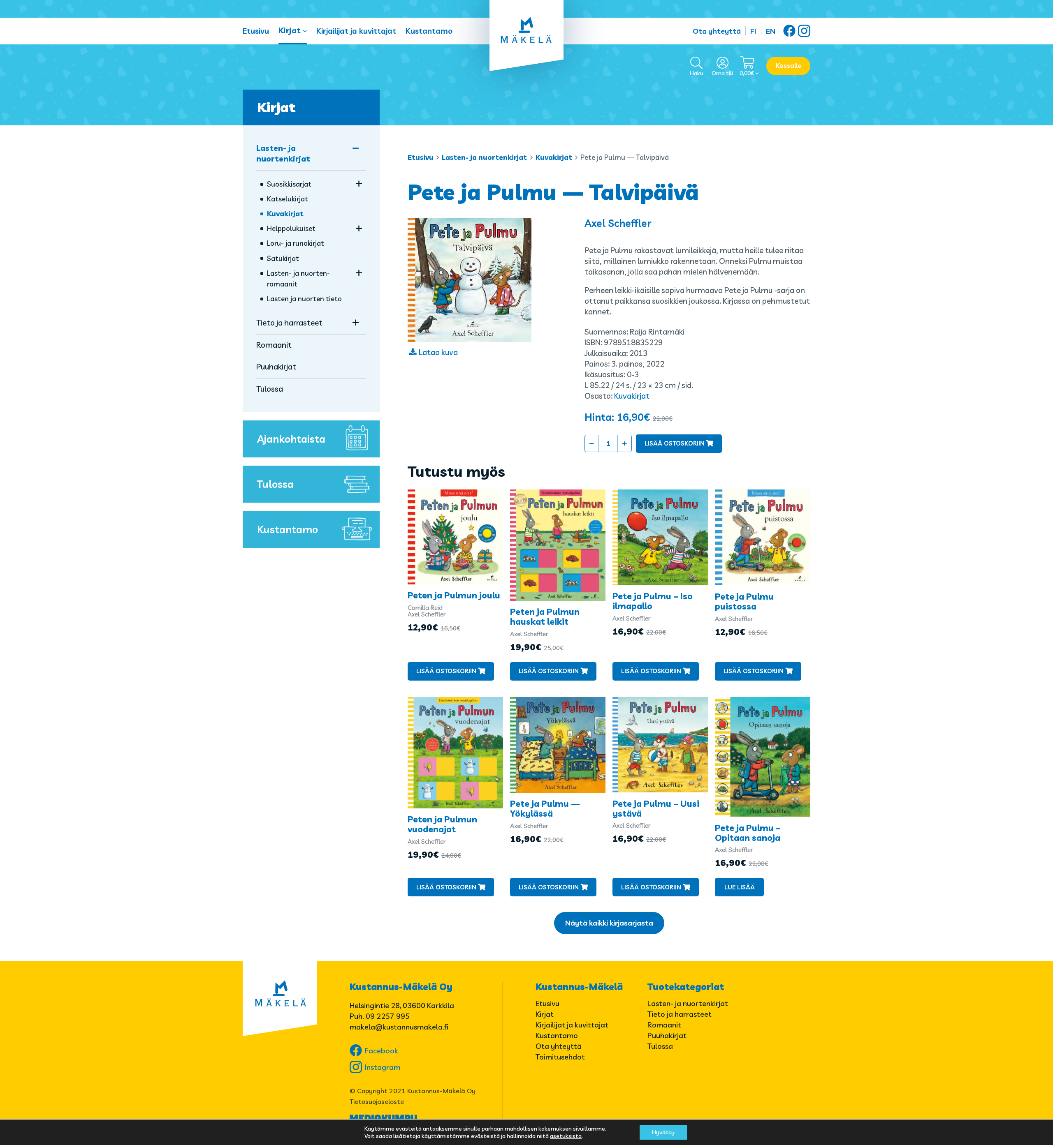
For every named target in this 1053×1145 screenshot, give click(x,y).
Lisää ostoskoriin (675, 443)
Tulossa (269, 389)
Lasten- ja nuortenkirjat (484, 157)
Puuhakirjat (276, 367)
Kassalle (788, 65)
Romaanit (274, 345)
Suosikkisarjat (289, 184)
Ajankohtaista (291, 438)
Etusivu (256, 31)
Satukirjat (283, 258)
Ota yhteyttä (717, 31)
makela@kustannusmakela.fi (399, 1027)
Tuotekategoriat (685, 986)
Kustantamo (429, 31)
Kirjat (289, 30)
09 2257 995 (388, 1016)
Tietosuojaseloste (377, 1101)
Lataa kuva (438, 352)
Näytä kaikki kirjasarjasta (609, 923)
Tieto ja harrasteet (289, 323)
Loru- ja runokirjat (295, 243)
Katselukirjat (287, 198)
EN (770, 31)
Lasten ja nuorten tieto (304, 298)
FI (753, 31)
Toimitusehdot (560, 1057)
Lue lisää (739, 887)
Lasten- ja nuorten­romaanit (298, 278)
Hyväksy (663, 1132)
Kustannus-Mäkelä (579, 986)
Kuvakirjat (554, 157)
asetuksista (566, 1136)
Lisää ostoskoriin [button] (446, 671)
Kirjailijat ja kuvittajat (356, 31)
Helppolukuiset (291, 228)
